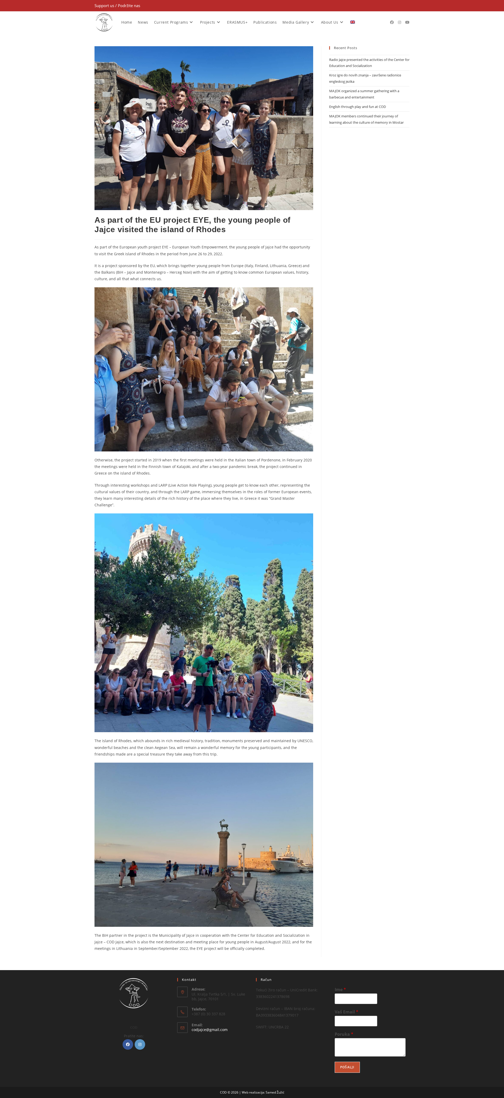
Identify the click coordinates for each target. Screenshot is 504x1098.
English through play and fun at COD (357, 106)
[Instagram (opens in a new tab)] (399, 22)
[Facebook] (128, 1044)
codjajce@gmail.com (210, 1029)
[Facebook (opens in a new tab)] (392, 22)
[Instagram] (140, 1044)
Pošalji (347, 1067)
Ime (340, 989)
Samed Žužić (275, 1092)
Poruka (344, 1034)
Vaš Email (346, 1012)
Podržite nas (129, 5)
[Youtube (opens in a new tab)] (407, 22)
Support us (104, 5)
